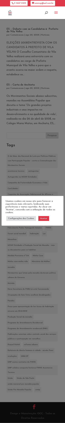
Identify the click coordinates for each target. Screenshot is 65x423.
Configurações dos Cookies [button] (21, 218)
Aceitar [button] (43, 218)
